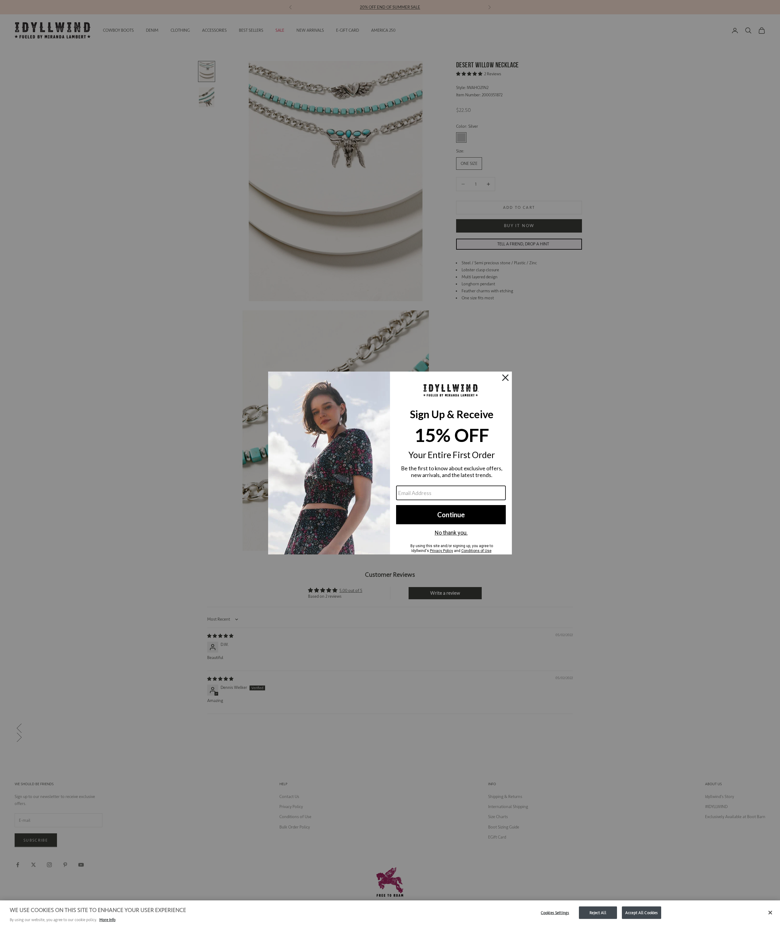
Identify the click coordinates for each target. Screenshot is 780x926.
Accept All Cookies (641, 912)
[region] (390, 913)
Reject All (598, 912)
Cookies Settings (555, 912)
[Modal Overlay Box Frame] (390, 463)
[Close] (770, 912)
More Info (107, 919)
